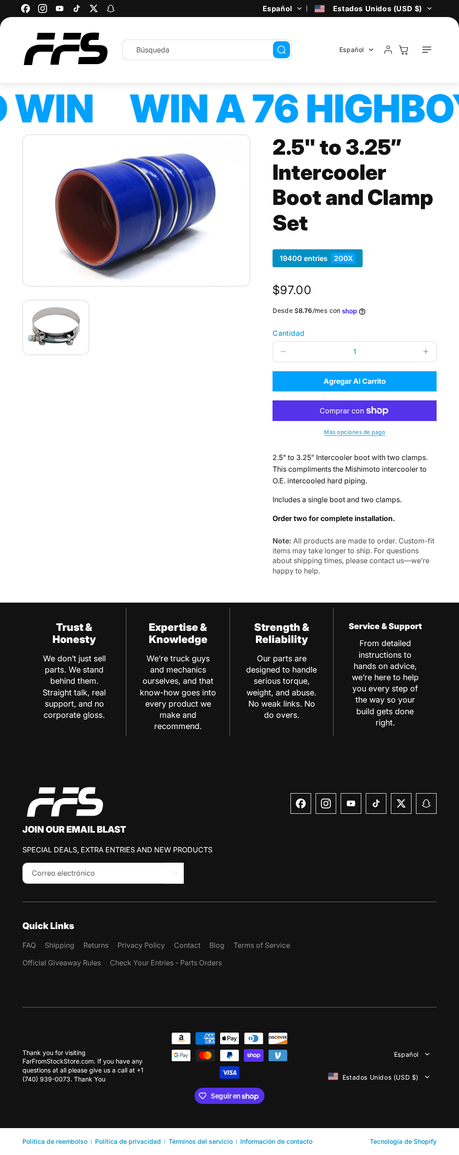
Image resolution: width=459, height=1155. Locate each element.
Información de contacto (276, 1141)
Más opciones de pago (354, 432)
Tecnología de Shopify (403, 1141)
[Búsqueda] (281, 49)
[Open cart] (403, 49)
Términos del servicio (201, 1141)
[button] (427, 50)
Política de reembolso (54, 1141)
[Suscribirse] (174, 873)
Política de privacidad (128, 1141)
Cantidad (288, 333)
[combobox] (207, 50)
